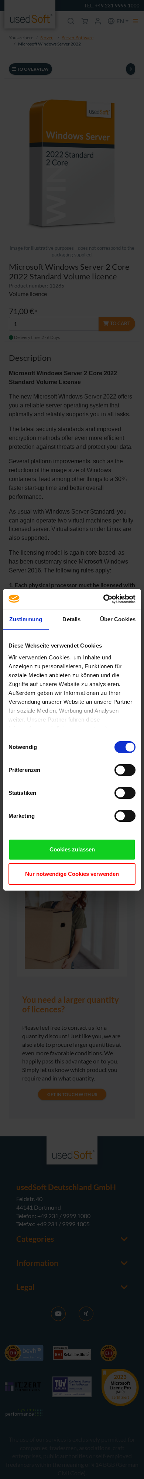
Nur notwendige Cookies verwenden (72, 874)
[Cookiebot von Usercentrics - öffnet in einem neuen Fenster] (104, 599)
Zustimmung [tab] (25, 619)
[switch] (125, 770)
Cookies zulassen (72, 849)
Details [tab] (71, 619)
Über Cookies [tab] (118, 619)
